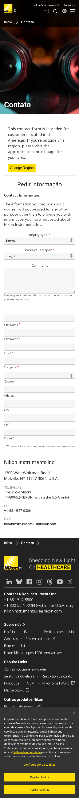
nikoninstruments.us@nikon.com (30, 524)
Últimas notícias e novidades (25, 669)
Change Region (22, 168)
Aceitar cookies (39, 789)
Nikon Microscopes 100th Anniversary (33, 652)
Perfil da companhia (59, 631)
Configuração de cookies (39, 764)
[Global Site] (64, 11)
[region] (39, 752)
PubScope (11, 683)
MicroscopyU (14, 690)
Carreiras (11, 638)
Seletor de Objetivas (19, 676)
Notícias (10, 631)
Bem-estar (12, 645)
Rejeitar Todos (39, 777)
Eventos (30, 631)
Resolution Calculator (58, 676)
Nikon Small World (56, 683)
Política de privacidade (27, 752)
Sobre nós (12, 624)
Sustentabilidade (37, 638)
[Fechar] (74, 713)
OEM (31, 683)
